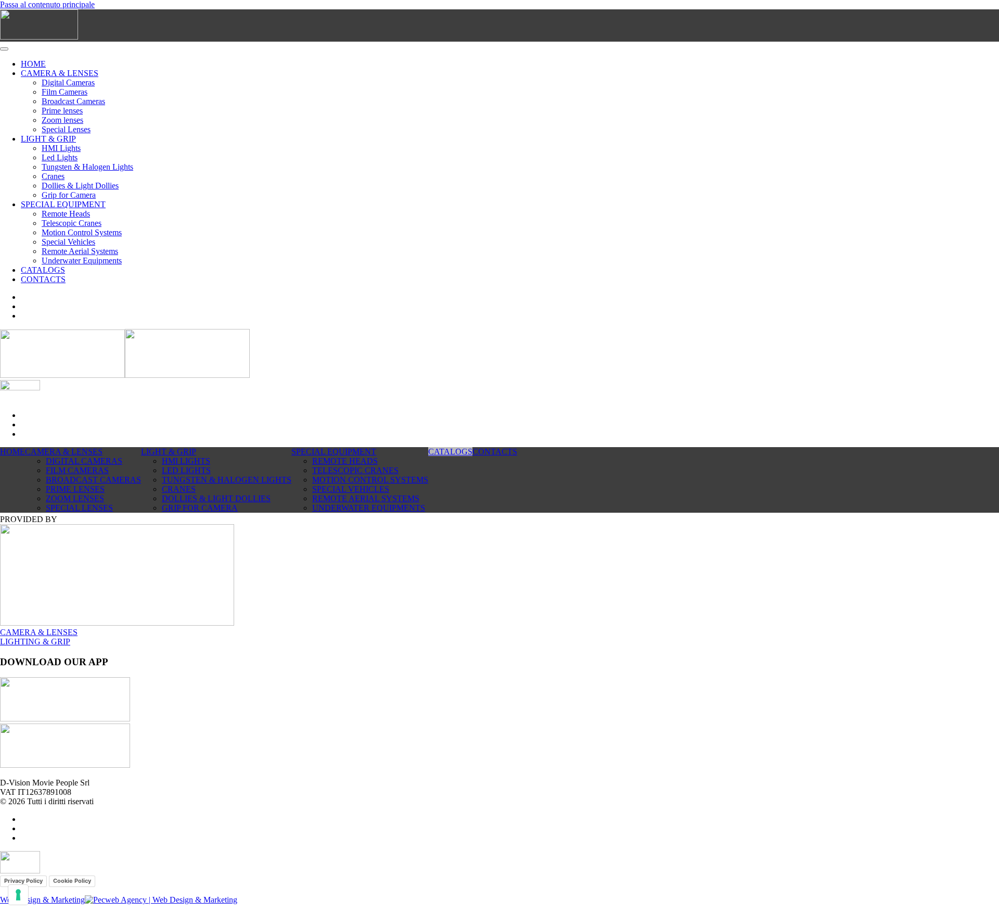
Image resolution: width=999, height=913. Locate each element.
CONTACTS (43, 279)
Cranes (53, 176)
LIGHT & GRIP (48, 138)
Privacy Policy (23, 880)
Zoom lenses (62, 120)
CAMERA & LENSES (59, 73)
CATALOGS (43, 269)
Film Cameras (64, 91)
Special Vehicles (68, 241)
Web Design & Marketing (42, 899)
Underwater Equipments (82, 260)
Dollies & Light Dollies (80, 185)
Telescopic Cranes (71, 223)
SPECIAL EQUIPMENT (63, 204)
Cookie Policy (72, 880)
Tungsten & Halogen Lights (87, 166)
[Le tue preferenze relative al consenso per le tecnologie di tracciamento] (18, 895)
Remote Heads (66, 213)
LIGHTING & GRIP (35, 641)
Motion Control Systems (82, 232)
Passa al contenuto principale (47, 4)
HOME (33, 63)
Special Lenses (66, 129)
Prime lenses (62, 110)
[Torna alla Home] (39, 36)
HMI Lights (61, 148)
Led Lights (60, 157)
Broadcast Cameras (73, 101)
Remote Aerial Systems (80, 251)
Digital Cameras (68, 82)
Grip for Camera (69, 195)
